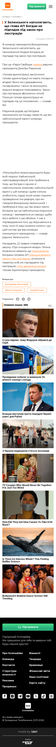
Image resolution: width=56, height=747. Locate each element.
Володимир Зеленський (16, 284)
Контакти (8, 665)
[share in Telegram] (29, 299)
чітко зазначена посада (31, 266)
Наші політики (39, 677)
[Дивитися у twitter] (36, 696)
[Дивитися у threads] (51, 696)
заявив (37, 64)
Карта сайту (37, 682)
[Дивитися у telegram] (20, 696)
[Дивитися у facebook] (4, 696)
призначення (40, 251)
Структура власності (9, 673)
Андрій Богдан (37, 290)
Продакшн (9, 686)
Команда (8, 659)
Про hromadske (12, 653)
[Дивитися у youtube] (28, 696)
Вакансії (34, 653)
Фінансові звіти (39, 671)
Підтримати (37, 6)
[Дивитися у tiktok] (43, 696)
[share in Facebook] (17, 299)
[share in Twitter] (23, 299)
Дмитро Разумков (13, 290)
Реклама (8, 680)
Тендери (35, 659)
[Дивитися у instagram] (12, 696)
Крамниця (36, 665)
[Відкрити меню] (51, 7)
